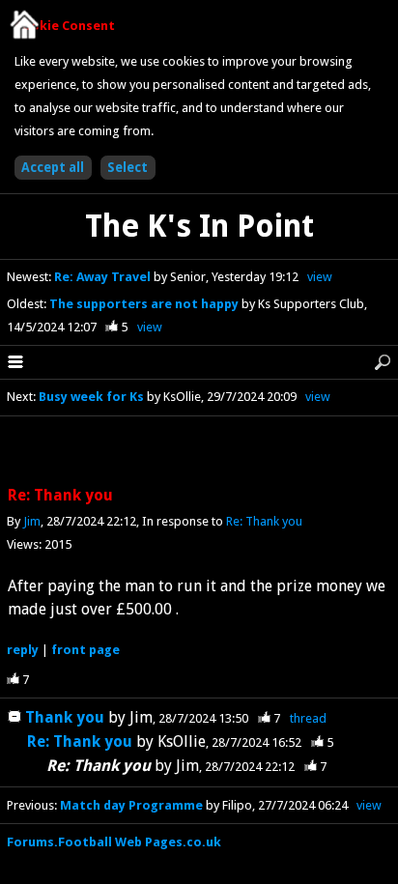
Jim (32, 521)
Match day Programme (131, 805)
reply (23, 649)
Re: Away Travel (104, 277)
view (319, 277)
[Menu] (15, 362)
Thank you (64, 717)
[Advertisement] (199, 452)
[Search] (382, 362)
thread (308, 718)
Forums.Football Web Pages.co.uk (114, 842)
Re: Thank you (264, 521)
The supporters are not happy (145, 304)
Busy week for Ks (91, 396)
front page (85, 649)
